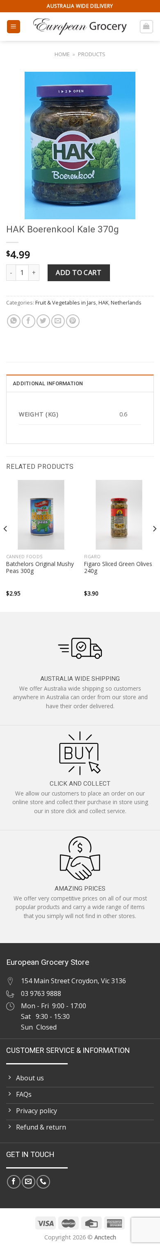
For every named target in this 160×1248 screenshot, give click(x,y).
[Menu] (14, 27)
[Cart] (146, 26)
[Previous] (6, 545)
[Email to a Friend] (58, 321)
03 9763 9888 (41, 993)
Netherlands (126, 302)
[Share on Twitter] (43, 321)
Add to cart (78, 272)
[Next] (154, 545)
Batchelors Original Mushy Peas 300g (40, 567)
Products (91, 54)
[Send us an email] (28, 1182)
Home (62, 54)
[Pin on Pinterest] (73, 321)
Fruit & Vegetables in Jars (65, 302)
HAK (103, 302)
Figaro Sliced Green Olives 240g (118, 567)
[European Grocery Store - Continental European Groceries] (80, 26)
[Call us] (43, 1182)
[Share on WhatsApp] (14, 321)
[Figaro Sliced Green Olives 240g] (119, 515)
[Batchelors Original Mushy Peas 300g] (41, 515)
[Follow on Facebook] (14, 1182)
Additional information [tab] (48, 383)
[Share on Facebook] (28, 321)
